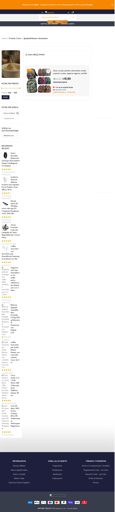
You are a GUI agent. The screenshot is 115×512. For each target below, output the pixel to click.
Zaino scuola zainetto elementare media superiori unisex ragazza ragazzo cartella (70, 72)
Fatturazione (57, 478)
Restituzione (57, 470)
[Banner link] (11, 64)
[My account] (68, 12)
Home (4, 38)
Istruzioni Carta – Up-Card (95, 474)
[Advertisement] (105, 80)
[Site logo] (49, 12)
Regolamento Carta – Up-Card (96, 470)
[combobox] (11, 135)
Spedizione (57, 474)
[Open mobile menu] (42, 12)
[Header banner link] (57, 5)
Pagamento (57, 466)
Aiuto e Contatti (19, 474)
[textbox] (11, 135)
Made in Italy (19, 478)
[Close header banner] (112, 5)
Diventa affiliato (19, 466)
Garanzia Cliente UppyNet (19, 483)
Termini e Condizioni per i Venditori (96, 466)
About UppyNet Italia (19, 470)
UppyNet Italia (60, 90)
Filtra (5, 97)
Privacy (96, 483)
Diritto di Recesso (96, 478)
